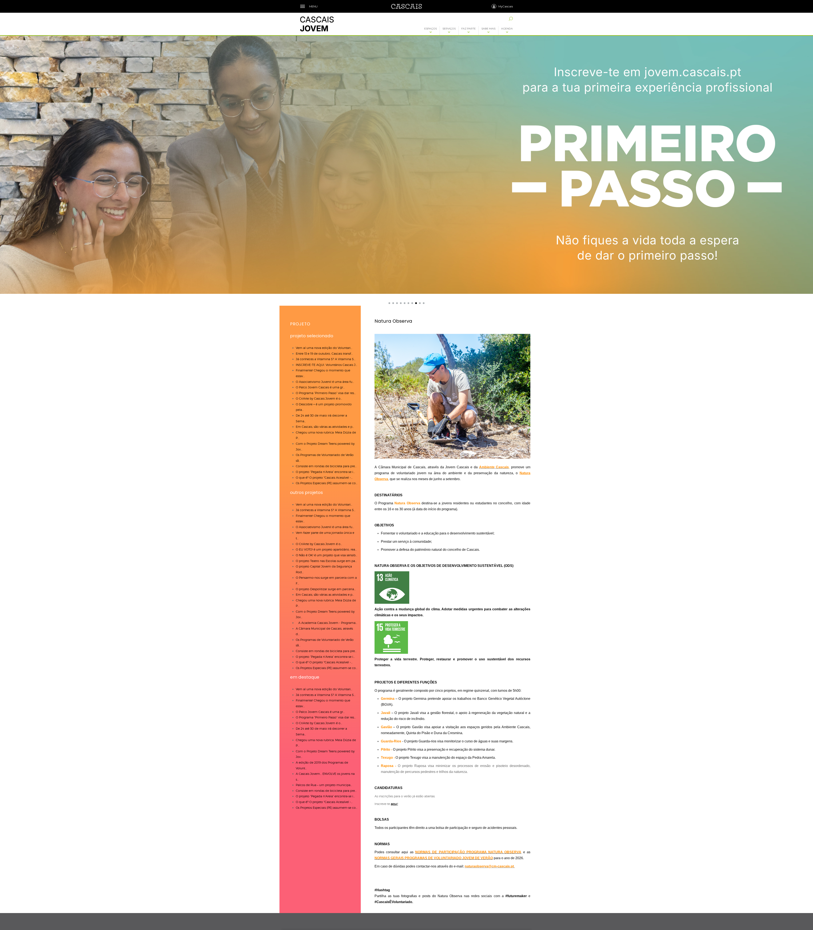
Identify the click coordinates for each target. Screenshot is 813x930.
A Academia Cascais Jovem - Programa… (326, 623)
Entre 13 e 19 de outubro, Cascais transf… (324, 353)
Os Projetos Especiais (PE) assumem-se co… (326, 483)
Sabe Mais (488, 28)
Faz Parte (468, 28)
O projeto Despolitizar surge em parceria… (326, 589)
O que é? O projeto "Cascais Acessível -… (324, 477)
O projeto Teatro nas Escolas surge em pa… (326, 561)
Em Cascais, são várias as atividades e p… (325, 426)
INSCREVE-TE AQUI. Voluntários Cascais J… (326, 365)
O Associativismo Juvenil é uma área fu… (325, 381)
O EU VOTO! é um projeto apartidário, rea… (326, 549)
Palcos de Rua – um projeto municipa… (324, 785)
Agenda (507, 28)
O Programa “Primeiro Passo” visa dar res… (326, 393)
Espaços (430, 28)
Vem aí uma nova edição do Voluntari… (324, 348)
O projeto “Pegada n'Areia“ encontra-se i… (325, 472)
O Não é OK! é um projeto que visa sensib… (326, 555)
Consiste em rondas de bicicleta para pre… (326, 466)
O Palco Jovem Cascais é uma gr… (320, 387)
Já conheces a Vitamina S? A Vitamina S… (325, 359)
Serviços (449, 28)
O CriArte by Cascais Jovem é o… (319, 398)
